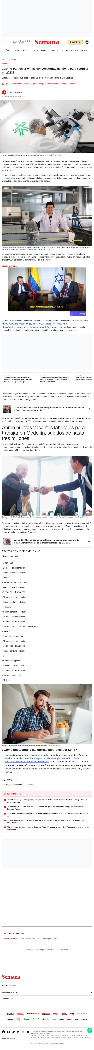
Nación (13, 59)
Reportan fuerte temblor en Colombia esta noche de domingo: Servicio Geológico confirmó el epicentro (54, 380)
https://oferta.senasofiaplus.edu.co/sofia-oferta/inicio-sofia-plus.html (35, 327)
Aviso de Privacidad (11, 1038)
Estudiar (29, 784)
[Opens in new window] (8, 1032)
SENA (5, 784)
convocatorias (17, 784)
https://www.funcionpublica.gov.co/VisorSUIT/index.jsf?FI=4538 (33, 324)
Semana (5, 59)
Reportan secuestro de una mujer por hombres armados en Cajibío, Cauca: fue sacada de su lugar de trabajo (18, 380)
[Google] (3, 1032)
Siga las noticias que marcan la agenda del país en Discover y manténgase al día (39, 84)
